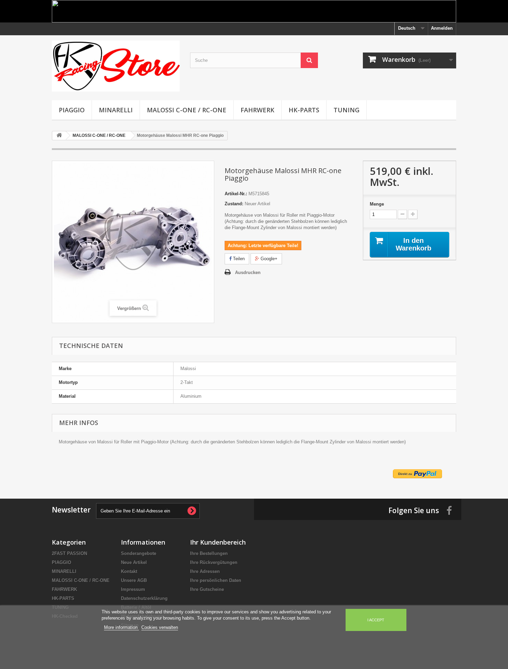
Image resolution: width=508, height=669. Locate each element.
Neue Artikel (134, 562)
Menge (377, 204)
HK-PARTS (304, 110)
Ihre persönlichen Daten (215, 580)
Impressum (133, 589)
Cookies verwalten (159, 627)
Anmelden (442, 28)
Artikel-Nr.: (236, 193)
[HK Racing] (116, 66)
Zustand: (234, 203)
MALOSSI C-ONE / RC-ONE (186, 110)
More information (121, 627)
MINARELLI (116, 110)
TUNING (346, 110)
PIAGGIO (72, 110)
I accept (375, 620)
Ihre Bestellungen (209, 553)
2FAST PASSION (69, 553)
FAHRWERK (257, 110)
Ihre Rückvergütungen (213, 562)
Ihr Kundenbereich (218, 542)
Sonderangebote (138, 553)
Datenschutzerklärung (144, 598)
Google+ (268, 258)
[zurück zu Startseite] (59, 135)
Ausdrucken (248, 272)
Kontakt (129, 571)
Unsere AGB (134, 580)
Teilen (238, 258)
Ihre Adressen (205, 571)
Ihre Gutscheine (207, 589)
